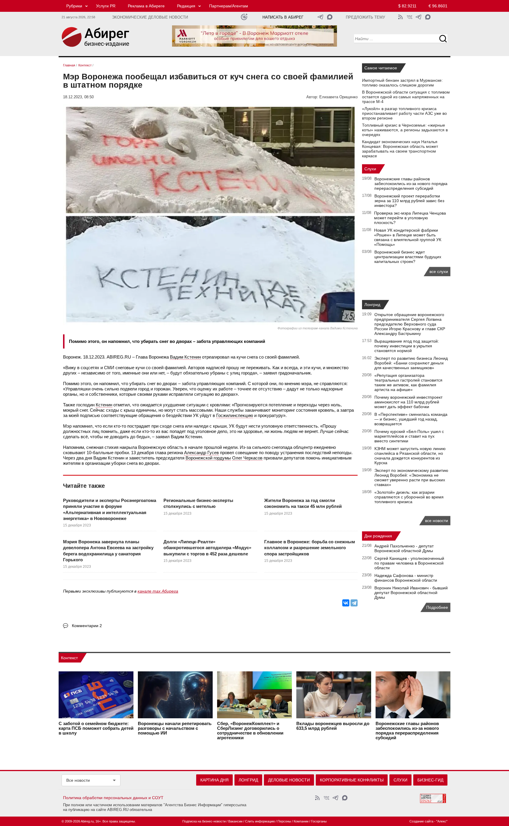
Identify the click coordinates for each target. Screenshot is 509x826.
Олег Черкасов (247, 457)
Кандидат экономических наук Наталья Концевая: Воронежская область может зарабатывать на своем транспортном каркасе (400, 148)
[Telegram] (354, 602)
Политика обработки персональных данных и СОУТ (113, 797)
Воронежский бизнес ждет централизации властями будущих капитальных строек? (407, 257)
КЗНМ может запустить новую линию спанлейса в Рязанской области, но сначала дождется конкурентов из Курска (410, 455)
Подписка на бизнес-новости (204, 821)
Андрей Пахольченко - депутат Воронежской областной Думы (404, 548)
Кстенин (104, 404)
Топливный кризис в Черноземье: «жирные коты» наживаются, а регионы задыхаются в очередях (405, 130)
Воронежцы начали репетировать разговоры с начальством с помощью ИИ (174, 728)
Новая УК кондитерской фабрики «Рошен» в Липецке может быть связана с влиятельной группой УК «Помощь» (407, 237)
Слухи (370, 168)
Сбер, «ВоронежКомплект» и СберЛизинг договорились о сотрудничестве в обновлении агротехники (250, 730)
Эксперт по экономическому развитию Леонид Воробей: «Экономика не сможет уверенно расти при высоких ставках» (411, 477)
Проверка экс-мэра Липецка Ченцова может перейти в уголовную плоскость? (410, 218)
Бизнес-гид (430, 780)
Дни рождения (378, 536)
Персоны (284, 821)
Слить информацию (260, 821)
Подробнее (437, 607)
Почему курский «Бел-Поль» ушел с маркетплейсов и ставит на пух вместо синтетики (409, 436)
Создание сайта (421, 821)
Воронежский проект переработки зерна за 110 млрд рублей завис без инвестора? (409, 201)
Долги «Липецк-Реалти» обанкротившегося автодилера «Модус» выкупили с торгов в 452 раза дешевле (207, 547)
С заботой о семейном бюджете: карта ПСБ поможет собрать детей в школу (96, 728)
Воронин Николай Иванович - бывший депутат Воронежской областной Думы (411, 592)
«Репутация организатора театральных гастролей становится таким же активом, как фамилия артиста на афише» (408, 382)
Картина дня (214, 780)
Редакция (186, 6)
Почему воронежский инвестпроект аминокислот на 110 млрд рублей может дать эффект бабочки (408, 402)
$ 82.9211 (407, 6)
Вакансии (235, 821)
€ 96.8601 (438, 6)
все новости (436, 520)
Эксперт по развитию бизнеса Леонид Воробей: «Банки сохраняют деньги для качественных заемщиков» (411, 363)
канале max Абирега (158, 591)
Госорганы (319, 821)
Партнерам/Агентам (228, 6)
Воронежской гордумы (208, 457)
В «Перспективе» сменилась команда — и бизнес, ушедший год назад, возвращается (410, 419)
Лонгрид (372, 304)
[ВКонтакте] (345, 602)
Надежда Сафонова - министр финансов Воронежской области (405, 578)
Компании (301, 821)
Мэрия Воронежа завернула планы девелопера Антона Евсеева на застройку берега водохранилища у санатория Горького (108, 550)
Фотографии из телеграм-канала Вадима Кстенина (317, 328)
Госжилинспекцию (234, 415)
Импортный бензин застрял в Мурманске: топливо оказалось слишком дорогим (402, 82)
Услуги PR (105, 6)
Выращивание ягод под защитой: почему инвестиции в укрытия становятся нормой (406, 346)
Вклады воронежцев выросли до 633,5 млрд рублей (332, 726)
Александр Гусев (201, 452)
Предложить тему (365, 17)
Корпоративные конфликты (352, 780)
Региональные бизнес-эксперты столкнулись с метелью (198, 503)
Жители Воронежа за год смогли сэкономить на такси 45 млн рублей (303, 503)
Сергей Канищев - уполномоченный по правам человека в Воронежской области (409, 563)
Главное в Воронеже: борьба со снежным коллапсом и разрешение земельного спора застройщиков (309, 547)
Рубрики (74, 6)
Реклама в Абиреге (146, 6)
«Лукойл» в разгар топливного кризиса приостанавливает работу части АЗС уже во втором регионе (404, 113)
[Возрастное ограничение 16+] (244, 17)
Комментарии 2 (87, 625)
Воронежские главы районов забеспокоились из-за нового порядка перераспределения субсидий (410, 183)
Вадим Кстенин (185, 356)
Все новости (78, 780)
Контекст (69, 657)
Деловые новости (289, 780)
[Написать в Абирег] (329, 17)
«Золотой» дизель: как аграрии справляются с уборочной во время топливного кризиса (409, 497)
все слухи (438, 271)
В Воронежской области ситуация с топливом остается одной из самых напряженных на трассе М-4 (406, 97)
